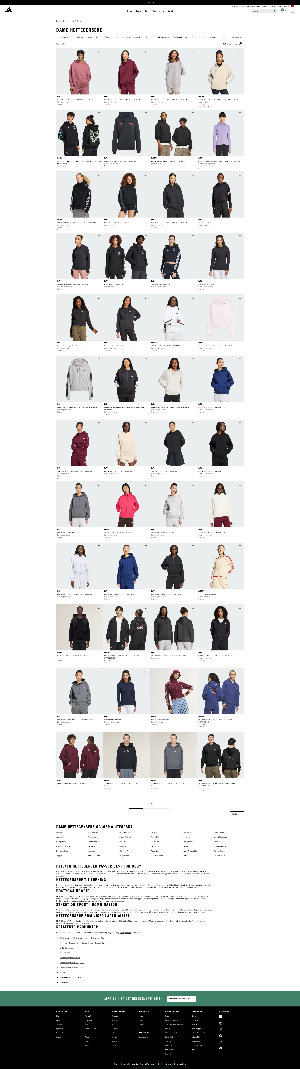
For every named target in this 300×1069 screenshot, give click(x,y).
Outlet (170, 11)
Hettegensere (125, 933)
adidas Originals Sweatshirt (71, 968)
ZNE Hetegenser (67, 948)
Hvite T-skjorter (125, 832)
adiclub (280, 6)
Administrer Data (133, 1064)
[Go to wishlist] (287, 11)
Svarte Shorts (219, 851)
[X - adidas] (231, 1030)
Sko (154, 11)
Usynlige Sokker (126, 851)
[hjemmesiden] (8, 10)
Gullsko (122, 846)
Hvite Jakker (219, 842)
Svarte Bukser (125, 837)
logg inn (286, 6)
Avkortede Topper (63, 846)
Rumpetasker (61, 842)
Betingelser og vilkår (168, 1064)
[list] (150, 37)
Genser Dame (87, 943)
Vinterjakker (187, 842)
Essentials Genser (67, 953)
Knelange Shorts (94, 856)
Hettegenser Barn (97, 938)
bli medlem (272, 6)
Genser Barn (100, 943)
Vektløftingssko (220, 837)
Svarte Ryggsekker (190, 851)
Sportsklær (155, 837)
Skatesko (186, 837)
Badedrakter (93, 837)
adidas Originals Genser (70, 958)
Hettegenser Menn (80, 938)
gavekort (264, 6)
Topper (59, 856)
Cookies (143, 1064)
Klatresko (186, 856)
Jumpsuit (60, 837)
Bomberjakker (62, 851)
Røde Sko (155, 851)
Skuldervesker (157, 856)
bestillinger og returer (253, 6)
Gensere (91, 846)
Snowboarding (94, 842)
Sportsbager (93, 832)
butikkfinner (235, 6)
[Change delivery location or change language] (292, 6)
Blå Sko (122, 842)
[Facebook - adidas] (231, 1017)
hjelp (242, 6)
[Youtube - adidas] (231, 1049)
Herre (129, 11)
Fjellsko (185, 846)
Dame (138, 11)
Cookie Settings (120, 1064)
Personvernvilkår (153, 1064)
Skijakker (155, 842)
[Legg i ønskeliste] (99, 52)
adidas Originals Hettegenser (72, 963)
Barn (147, 11)
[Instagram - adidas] (231, 1023)
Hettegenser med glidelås (71, 978)
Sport (161, 11)
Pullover (63, 973)
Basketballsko (220, 846)
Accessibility (181, 1064)
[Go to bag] (292, 11)
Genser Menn (74, 943)
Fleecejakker (219, 832)
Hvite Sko (154, 832)
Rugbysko (186, 832)
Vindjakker (92, 851)
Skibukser (155, 846)
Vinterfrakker (61, 832)
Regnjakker (124, 856)
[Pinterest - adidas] (231, 1036)
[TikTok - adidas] (231, 1042)
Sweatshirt (64, 982)
